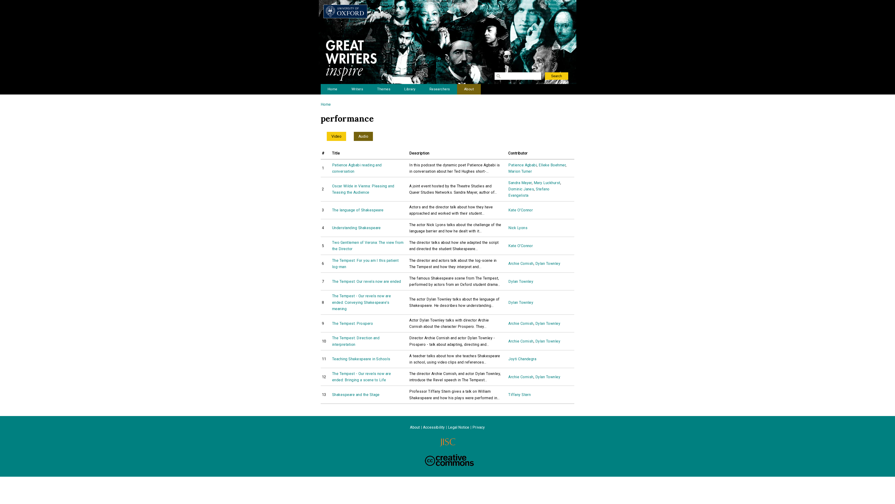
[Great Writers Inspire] (345, 11)
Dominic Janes (521, 189)
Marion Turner (520, 171)
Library (409, 89)
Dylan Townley (547, 263)
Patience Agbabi (522, 165)
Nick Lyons (517, 228)
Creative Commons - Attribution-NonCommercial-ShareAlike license (449, 460)
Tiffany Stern (519, 394)
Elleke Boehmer (552, 165)
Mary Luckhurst (547, 183)
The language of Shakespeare (358, 210)
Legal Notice (458, 427)
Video (336, 136)
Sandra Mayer (520, 183)
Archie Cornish (521, 263)
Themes (383, 89)
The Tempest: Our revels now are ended (366, 281)
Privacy (478, 427)
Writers (357, 89)
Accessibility (434, 427)
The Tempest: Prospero (352, 323)
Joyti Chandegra (522, 359)
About (469, 89)
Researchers (440, 89)
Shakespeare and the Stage (356, 394)
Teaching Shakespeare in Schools (361, 359)
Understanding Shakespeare (356, 228)
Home (332, 89)
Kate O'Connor (520, 210)
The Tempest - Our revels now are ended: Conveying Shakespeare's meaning (361, 302)
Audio (363, 136)
